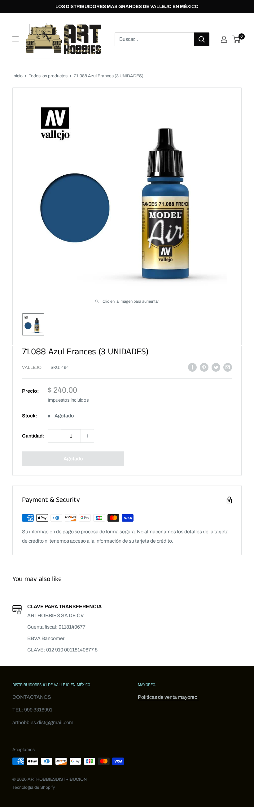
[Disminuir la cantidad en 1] (54, 435)
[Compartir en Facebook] (192, 367)
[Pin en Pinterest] (204, 367)
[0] (236, 39)
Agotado (73, 458)
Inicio (17, 76)
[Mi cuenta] (224, 39)
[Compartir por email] (227, 367)
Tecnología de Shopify (33, 787)
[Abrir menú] (15, 38)
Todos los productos (48, 76)
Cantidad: (33, 435)
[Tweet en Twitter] (216, 367)
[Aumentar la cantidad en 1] (87, 435)
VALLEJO (32, 367)
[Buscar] (201, 39)
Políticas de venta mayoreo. (168, 697)
